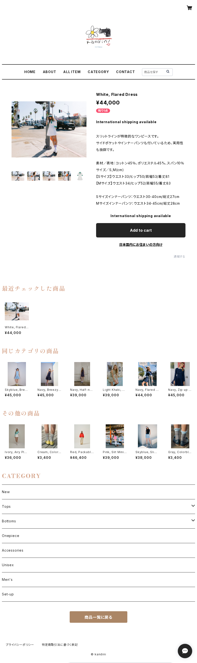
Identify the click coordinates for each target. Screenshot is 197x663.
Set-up (8, 594)
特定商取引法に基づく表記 (60, 644)
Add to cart (141, 230)
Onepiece (10, 536)
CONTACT (125, 72)
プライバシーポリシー (20, 644)
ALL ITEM (71, 72)
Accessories (13, 550)
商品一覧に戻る (98, 617)
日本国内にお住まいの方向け (140, 244)
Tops (6, 506)
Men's (7, 579)
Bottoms (9, 521)
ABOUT (49, 72)
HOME (30, 72)
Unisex (8, 565)
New (6, 492)
